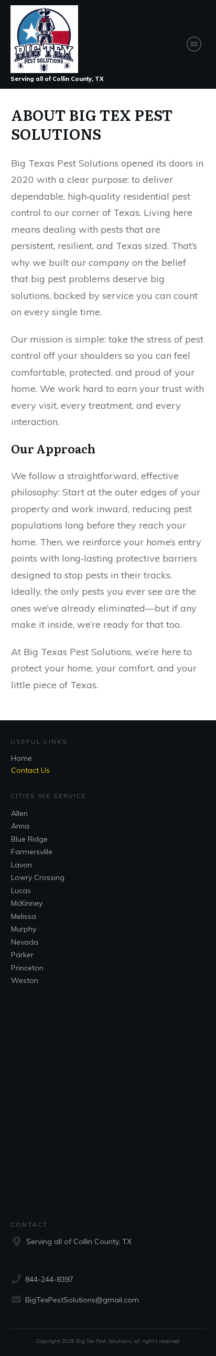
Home (21, 758)
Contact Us (30, 770)
